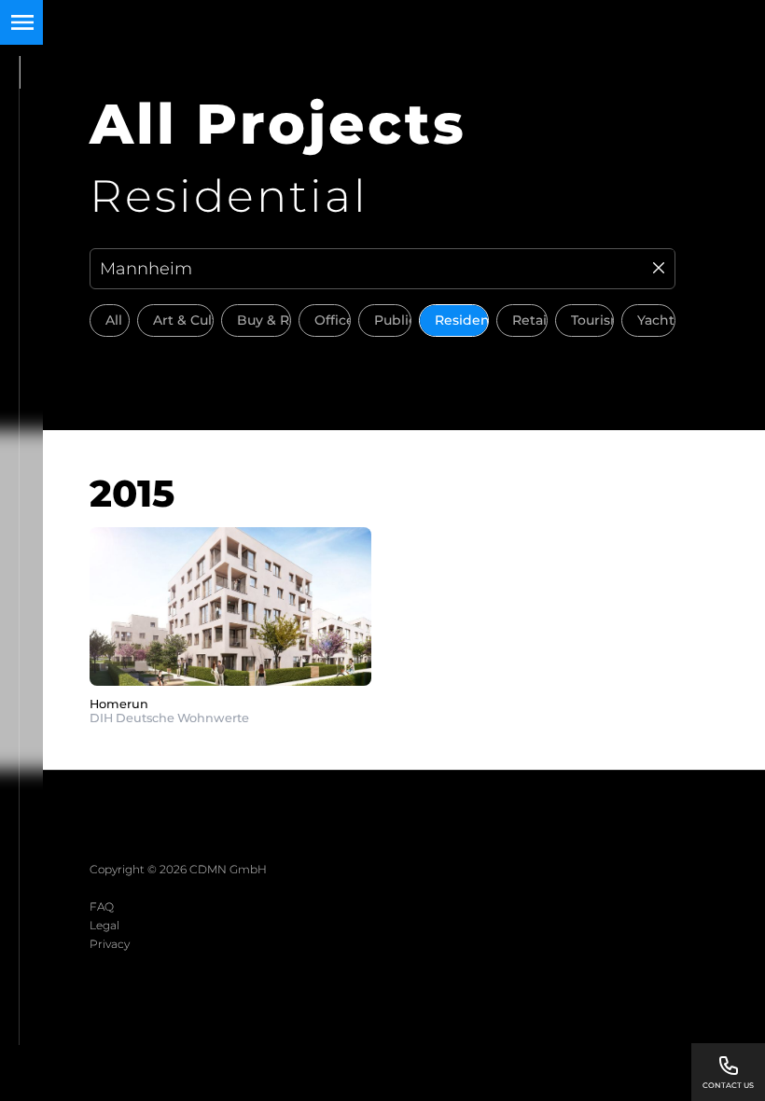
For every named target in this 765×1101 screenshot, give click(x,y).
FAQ (102, 906)
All (113, 320)
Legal (104, 925)
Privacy (110, 944)
